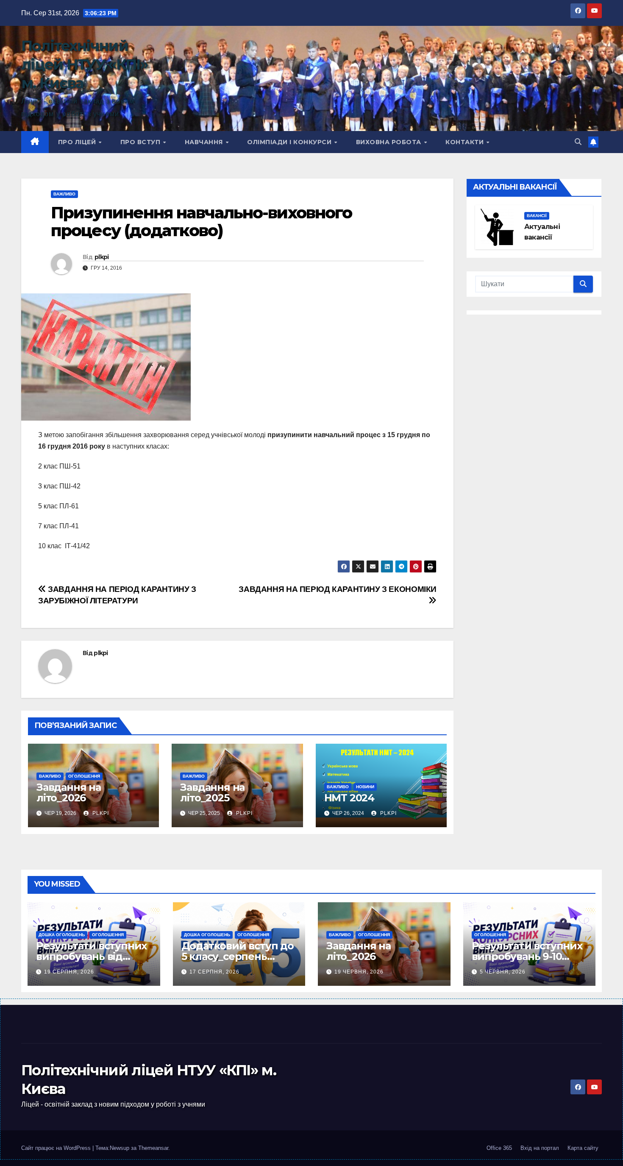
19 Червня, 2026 (359, 972)
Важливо (64, 194)
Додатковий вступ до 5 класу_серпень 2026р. (237, 956)
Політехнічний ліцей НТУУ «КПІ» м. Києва (84, 64)
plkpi (102, 257)
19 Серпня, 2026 (69, 972)
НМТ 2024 (349, 798)
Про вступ (141, 142)
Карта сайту (582, 1148)
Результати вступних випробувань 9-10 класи (527, 956)
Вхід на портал (539, 1148)
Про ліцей (78, 142)
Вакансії (537, 215)
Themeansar (153, 1148)
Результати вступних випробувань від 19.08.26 (91, 956)
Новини (365, 786)
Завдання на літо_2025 (212, 792)
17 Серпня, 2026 (214, 972)
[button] (578, 141)
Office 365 (499, 1148)
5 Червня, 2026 (503, 972)
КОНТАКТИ (465, 142)
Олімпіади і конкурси (290, 142)
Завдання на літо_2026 (68, 792)
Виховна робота (389, 142)
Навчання (205, 142)
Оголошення (84, 776)
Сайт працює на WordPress (56, 1148)
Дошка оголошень (62, 934)
